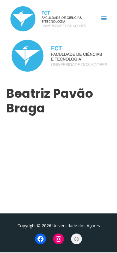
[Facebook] (40, 239)
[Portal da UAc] (76, 239)
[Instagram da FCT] (58, 239)
